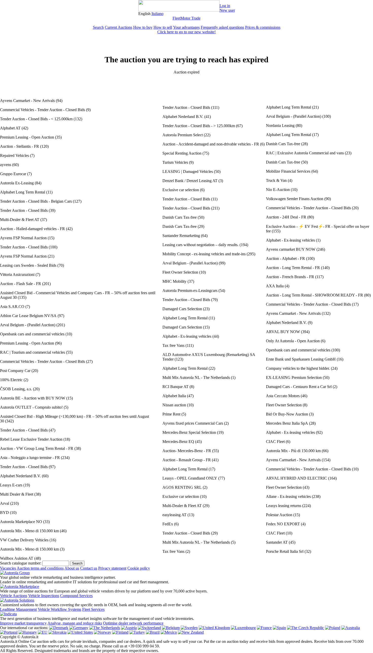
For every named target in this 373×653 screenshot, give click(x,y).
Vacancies (8, 568)
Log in (224, 6)
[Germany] (78, 628)
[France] (264, 628)
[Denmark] (58, 628)
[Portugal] (9, 632)
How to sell (163, 27)
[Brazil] (153, 632)
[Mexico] (169, 632)
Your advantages (186, 27)
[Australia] (350, 628)
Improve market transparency (23, 623)
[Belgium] (171, 628)
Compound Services (76, 595)
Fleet (176, 18)
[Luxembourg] (243, 628)
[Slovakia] (57, 632)
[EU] (42, 632)
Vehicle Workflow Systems (59, 609)
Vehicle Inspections (43, 595)
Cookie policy (138, 568)
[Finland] (120, 632)
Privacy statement (112, 568)
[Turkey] (137, 632)
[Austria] (129, 628)
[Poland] (332, 628)
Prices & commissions (262, 27)
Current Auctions (118, 27)
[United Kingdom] (214, 628)
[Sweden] (189, 628)
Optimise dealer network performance (133, 623)
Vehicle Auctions (13, 595)
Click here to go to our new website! (186, 32)
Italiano (157, 13)
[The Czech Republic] (305, 628)
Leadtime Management (18, 609)
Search (98, 27)
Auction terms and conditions (40, 568)
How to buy (142, 27)
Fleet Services (93, 609)
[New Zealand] (191, 632)
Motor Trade (190, 18)
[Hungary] (28, 632)
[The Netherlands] (104, 628)
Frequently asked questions (222, 27)
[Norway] (102, 632)
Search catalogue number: (20, 563)
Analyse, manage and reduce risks (74, 623)
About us (71, 568)
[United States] (80, 632)
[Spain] (279, 628)
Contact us (88, 568)
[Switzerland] (149, 628)
